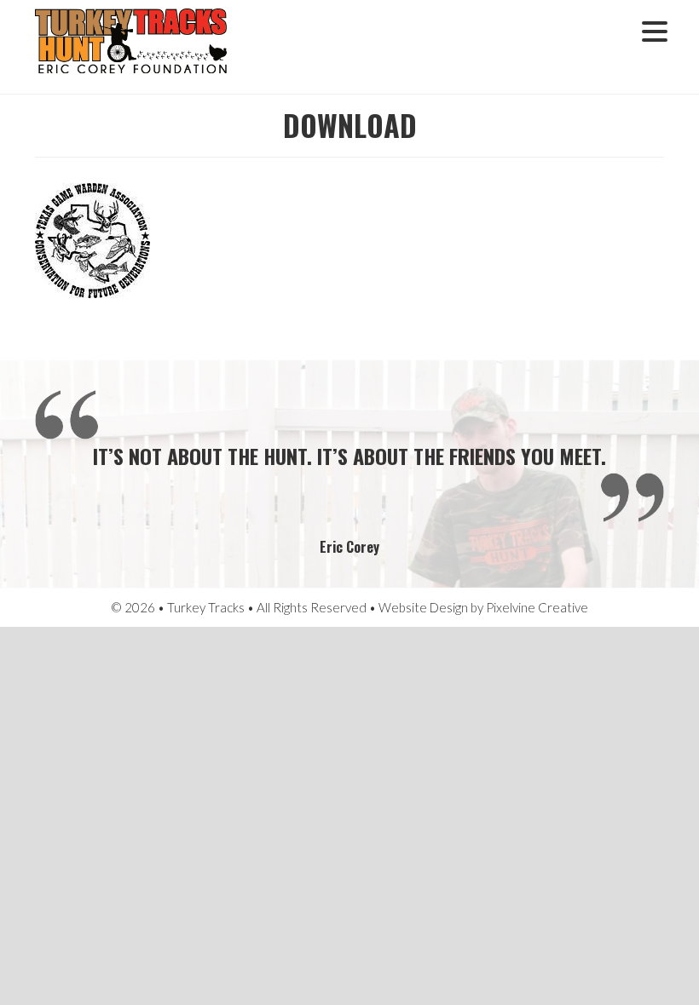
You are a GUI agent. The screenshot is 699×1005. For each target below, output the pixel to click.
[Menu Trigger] (654, 29)
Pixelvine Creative (537, 607)
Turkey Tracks (141, 47)
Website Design (423, 607)
